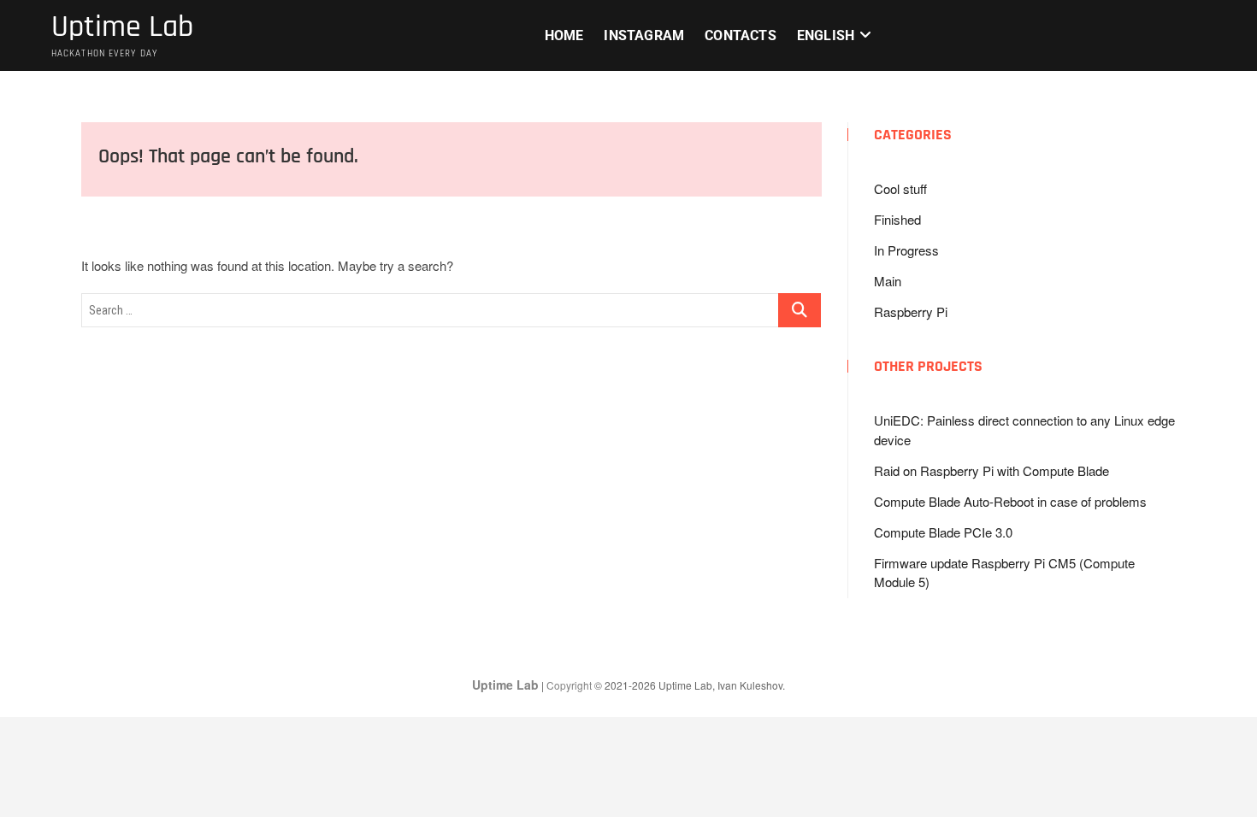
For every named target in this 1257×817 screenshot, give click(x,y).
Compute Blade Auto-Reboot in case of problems (1010, 501)
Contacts (740, 35)
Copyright (570, 685)
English (825, 35)
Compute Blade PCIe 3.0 (943, 532)
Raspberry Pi (910, 311)
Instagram (644, 35)
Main (887, 281)
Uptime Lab (122, 27)
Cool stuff (900, 188)
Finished (897, 219)
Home (564, 35)
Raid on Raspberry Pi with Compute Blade (991, 470)
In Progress (906, 250)
